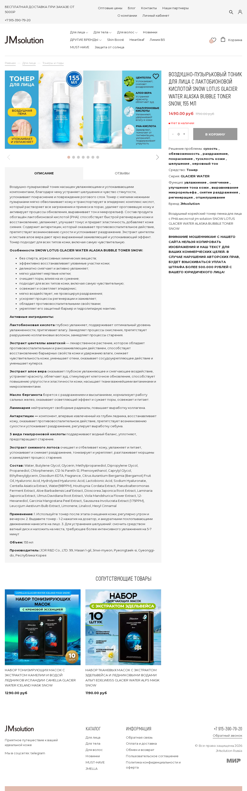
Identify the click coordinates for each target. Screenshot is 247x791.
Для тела (93, 743)
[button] (68, 157)
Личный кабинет (156, 15)
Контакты (149, 8)
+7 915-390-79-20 (18, 20)
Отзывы (122, 173)
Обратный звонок (227, 735)
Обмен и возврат (140, 750)
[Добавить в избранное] (155, 77)
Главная (10, 63)
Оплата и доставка (141, 743)
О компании (127, 15)
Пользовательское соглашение (152, 756)
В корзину (215, 134)
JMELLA (91, 768)
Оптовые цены (110, 8)
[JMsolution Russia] (24, 39)
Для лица (29, 63)
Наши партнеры (175, 8)
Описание (44, 173)
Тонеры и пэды (53, 63)
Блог (132, 8)
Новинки (93, 756)
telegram (38, 753)
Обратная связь (139, 737)
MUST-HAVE (95, 762)
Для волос (94, 750)
